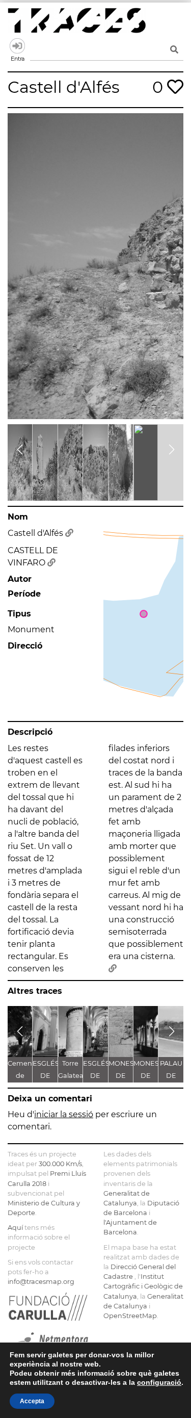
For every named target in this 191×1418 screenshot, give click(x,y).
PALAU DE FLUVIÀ (171, 1076)
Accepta (32, 1401)
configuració (159, 1382)
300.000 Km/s (60, 1164)
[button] (19, 450)
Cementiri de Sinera (24, 1076)
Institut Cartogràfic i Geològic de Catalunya (143, 1286)
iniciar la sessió (63, 1114)
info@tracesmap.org (41, 1281)
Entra (17, 46)
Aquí (15, 1227)
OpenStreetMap (130, 1316)
